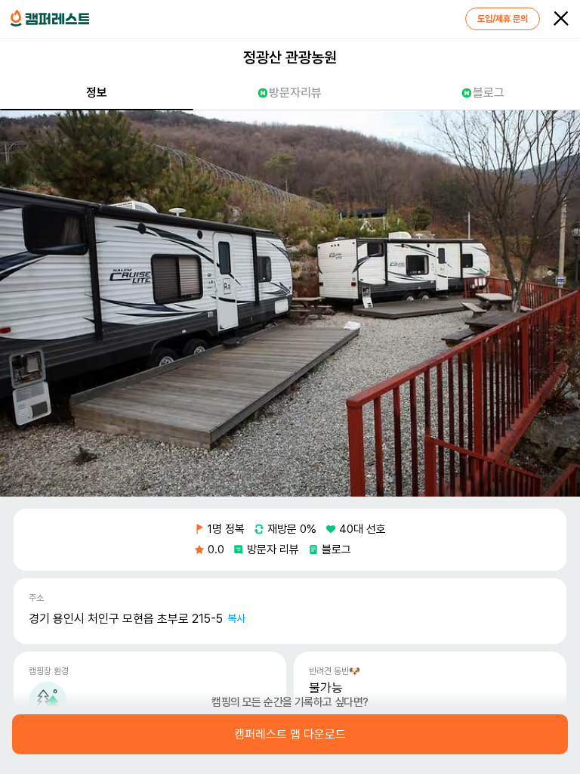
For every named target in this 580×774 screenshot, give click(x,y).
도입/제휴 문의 (502, 19)
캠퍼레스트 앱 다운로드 (290, 735)
